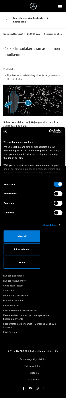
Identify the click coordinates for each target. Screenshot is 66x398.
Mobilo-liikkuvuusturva (15, 295)
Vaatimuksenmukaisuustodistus (20, 310)
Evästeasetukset (33, 366)
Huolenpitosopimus (13, 300)
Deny (22, 262)
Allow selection (22, 249)
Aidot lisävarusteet (13, 285)
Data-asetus (33, 379)
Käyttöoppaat (10, 332)
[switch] (58, 193)
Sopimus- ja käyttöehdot (33, 359)
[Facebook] (23, 388)
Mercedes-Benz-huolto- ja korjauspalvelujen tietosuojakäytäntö (26, 317)
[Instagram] (37, 388)
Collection (8, 290)
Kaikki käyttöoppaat (13, 33)
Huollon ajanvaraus (13, 275)
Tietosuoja (33, 372)
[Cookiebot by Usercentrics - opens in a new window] (49, 131)
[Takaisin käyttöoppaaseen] (8, 20)
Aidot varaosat (11, 305)
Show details (49, 225)
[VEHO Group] (33, 6)
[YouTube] (30, 388)
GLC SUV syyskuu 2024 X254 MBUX (33, 33)
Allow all (22, 236)
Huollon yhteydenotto (15, 280)
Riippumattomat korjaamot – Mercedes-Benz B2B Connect (29, 325)
